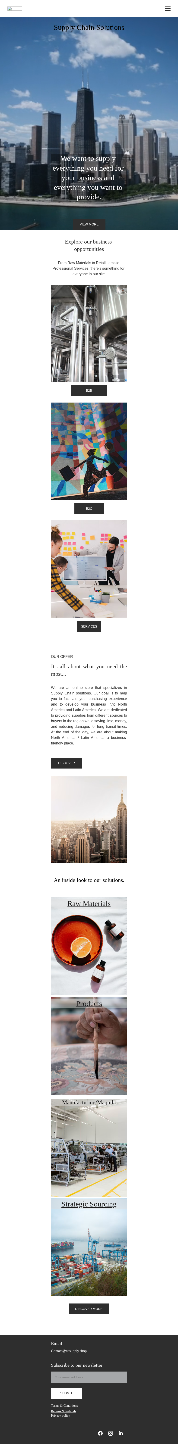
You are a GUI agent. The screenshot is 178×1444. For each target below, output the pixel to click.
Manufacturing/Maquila (89, 1102)
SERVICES (89, 626)
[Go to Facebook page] (100, 1433)
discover (66, 763)
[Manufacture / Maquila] (89, 1148)
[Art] (89, 1046)
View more (89, 224)
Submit (66, 1393)
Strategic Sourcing (89, 1204)
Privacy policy (60, 1415)
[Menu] (168, 8)
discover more (88, 1309)
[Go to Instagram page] (110, 1433)
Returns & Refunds (63, 1411)
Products (89, 1003)
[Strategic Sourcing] (89, 1247)
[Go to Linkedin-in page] (120, 1433)
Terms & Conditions (64, 1405)
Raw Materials (89, 903)
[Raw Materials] (89, 946)
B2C (89, 508)
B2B (89, 390)
